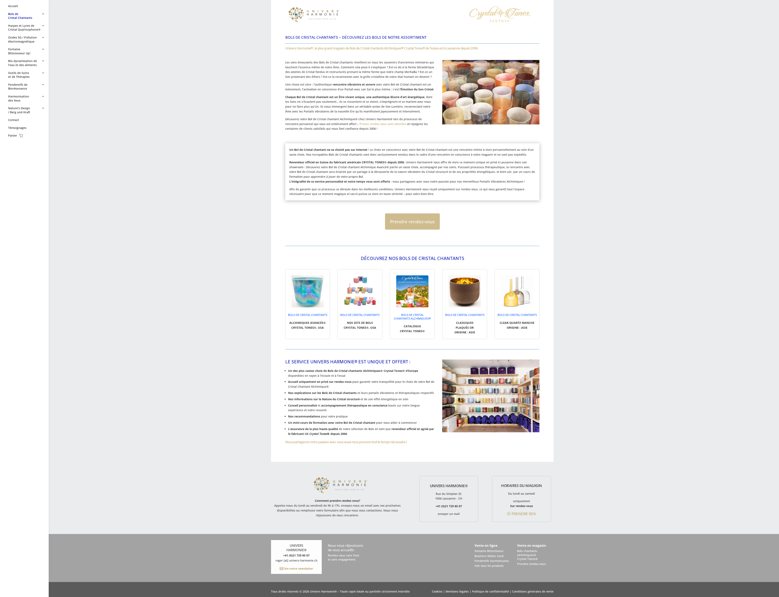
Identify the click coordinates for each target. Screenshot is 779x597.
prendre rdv (524, 513)
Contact (13, 120)
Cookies (437, 591)
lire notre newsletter (298, 568)
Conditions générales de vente (533, 591)
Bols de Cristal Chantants (20, 16)
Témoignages (17, 128)
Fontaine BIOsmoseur (489, 551)
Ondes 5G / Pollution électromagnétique (22, 39)
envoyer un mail (449, 514)
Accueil (13, 6)
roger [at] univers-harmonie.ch (296, 560)
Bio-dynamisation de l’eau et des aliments (22, 63)
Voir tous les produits (489, 566)
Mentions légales (457, 591)
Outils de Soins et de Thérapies (19, 75)
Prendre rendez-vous (412, 221)
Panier (13, 136)
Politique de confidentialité (490, 591)
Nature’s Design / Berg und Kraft (19, 110)
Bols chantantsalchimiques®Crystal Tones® (527, 555)
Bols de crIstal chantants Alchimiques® (412, 317)
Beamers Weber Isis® (489, 556)
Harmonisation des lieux (18, 98)
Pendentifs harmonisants (492, 561)
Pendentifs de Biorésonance (17, 87)
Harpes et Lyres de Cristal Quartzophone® (24, 28)
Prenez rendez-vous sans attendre (382, 124)
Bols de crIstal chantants (360, 315)
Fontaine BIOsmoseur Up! (19, 51)
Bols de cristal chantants (307, 315)
